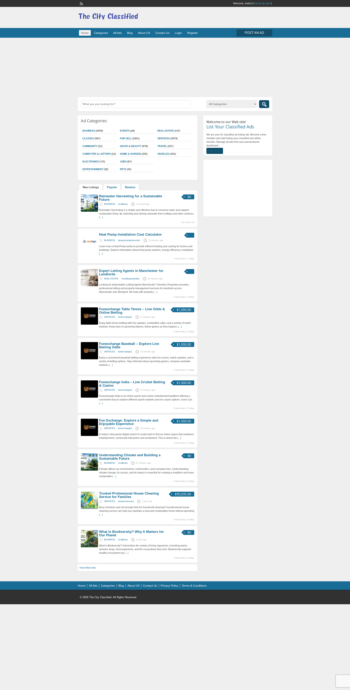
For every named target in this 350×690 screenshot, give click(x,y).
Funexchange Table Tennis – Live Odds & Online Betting (132, 310)
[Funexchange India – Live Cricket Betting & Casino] (89, 396)
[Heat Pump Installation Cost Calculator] (89, 249)
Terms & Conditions (194, 585)
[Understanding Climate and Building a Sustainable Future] (89, 469)
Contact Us (162, 32)
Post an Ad (254, 32)
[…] (101, 217)
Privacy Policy (169, 585)
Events (125, 130)
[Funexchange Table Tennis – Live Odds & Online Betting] (89, 323)
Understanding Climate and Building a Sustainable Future (129, 456)
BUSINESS (88, 130)
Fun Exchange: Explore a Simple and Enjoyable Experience (128, 422)
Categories (101, 32)
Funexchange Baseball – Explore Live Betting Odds (129, 345)
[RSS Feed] (81, 3)
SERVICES (163, 138)
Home (85, 32)
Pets (123, 169)
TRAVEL (162, 146)
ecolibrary (123, 204)
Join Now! (214, 150)
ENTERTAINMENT (92, 169)
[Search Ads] (264, 104)
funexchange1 (125, 317)
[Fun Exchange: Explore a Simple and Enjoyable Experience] (89, 435)
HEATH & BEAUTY (130, 146)
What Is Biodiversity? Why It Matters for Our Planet (131, 533)
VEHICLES (163, 153)
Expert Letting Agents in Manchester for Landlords (131, 272)
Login (267, 3)
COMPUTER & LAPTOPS (96, 153)
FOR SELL (126, 138)
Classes (88, 138)
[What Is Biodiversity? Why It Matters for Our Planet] (89, 546)
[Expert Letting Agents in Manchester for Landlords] (89, 285)
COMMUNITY (89, 146)
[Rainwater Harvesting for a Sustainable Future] (89, 210)
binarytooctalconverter (129, 240)
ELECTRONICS (91, 161)
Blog (130, 32)
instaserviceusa (126, 501)
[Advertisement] (175, 67)
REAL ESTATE (165, 130)
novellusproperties (131, 278)
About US (144, 32)
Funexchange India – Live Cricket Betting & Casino (132, 383)
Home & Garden (130, 153)
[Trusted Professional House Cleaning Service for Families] (89, 508)
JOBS (123, 161)
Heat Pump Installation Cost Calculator (130, 234)
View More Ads (87, 567)
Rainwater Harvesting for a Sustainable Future (130, 198)
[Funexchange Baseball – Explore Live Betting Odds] (89, 358)
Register (257, 3)
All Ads (117, 32)
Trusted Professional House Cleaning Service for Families (129, 495)
